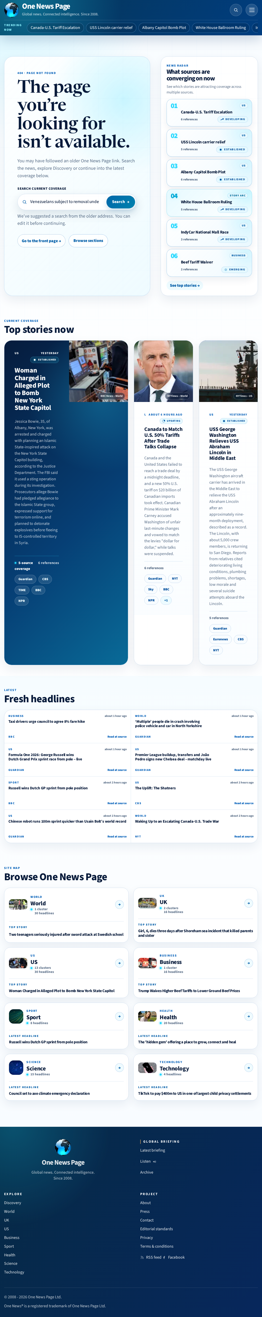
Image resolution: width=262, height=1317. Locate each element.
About (145, 1203)
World (38, 903)
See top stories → (185, 285)
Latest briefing (152, 1150)
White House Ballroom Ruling (221, 27)
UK (163, 902)
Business (171, 962)
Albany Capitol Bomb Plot (164, 27)
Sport (33, 1017)
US (33, 962)
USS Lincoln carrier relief (111, 27)
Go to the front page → (41, 241)
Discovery (12, 1203)
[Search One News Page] (236, 10)
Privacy (146, 1237)
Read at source (117, 737)
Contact (147, 1220)
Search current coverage (41, 188)
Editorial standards (156, 1229)
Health (168, 1017)
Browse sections (88, 240)
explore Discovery (54, 168)
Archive (146, 1172)
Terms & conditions (156, 1246)
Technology (174, 1068)
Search (120, 202)
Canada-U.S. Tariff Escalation (55, 27)
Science (36, 1068)
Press (145, 1211)
